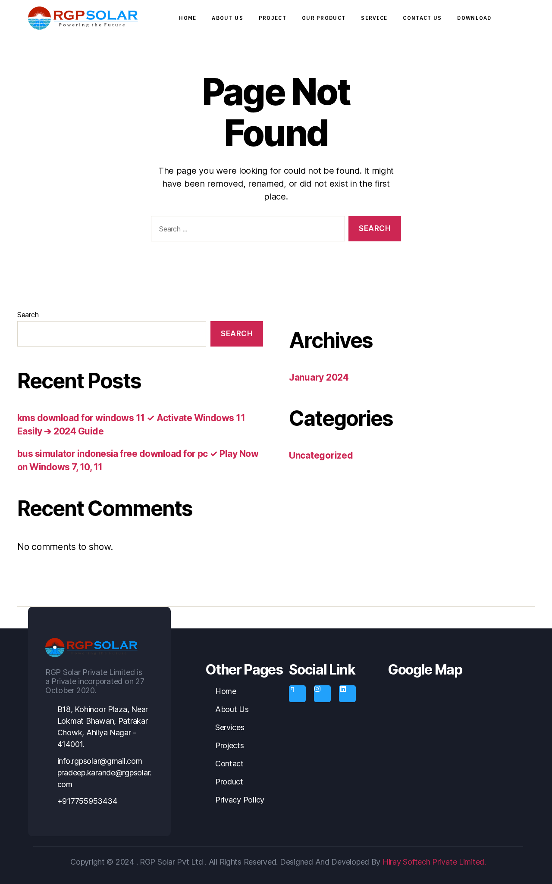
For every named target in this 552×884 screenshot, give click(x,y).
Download (474, 18)
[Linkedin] (347, 693)
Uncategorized (321, 455)
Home (187, 18)
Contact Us (422, 18)
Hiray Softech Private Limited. (433, 861)
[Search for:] (246, 230)
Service (374, 18)
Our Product (323, 18)
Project (272, 18)
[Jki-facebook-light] (297, 693)
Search (27, 314)
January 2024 (319, 377)
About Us (227, 18)
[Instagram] (322, 693)
